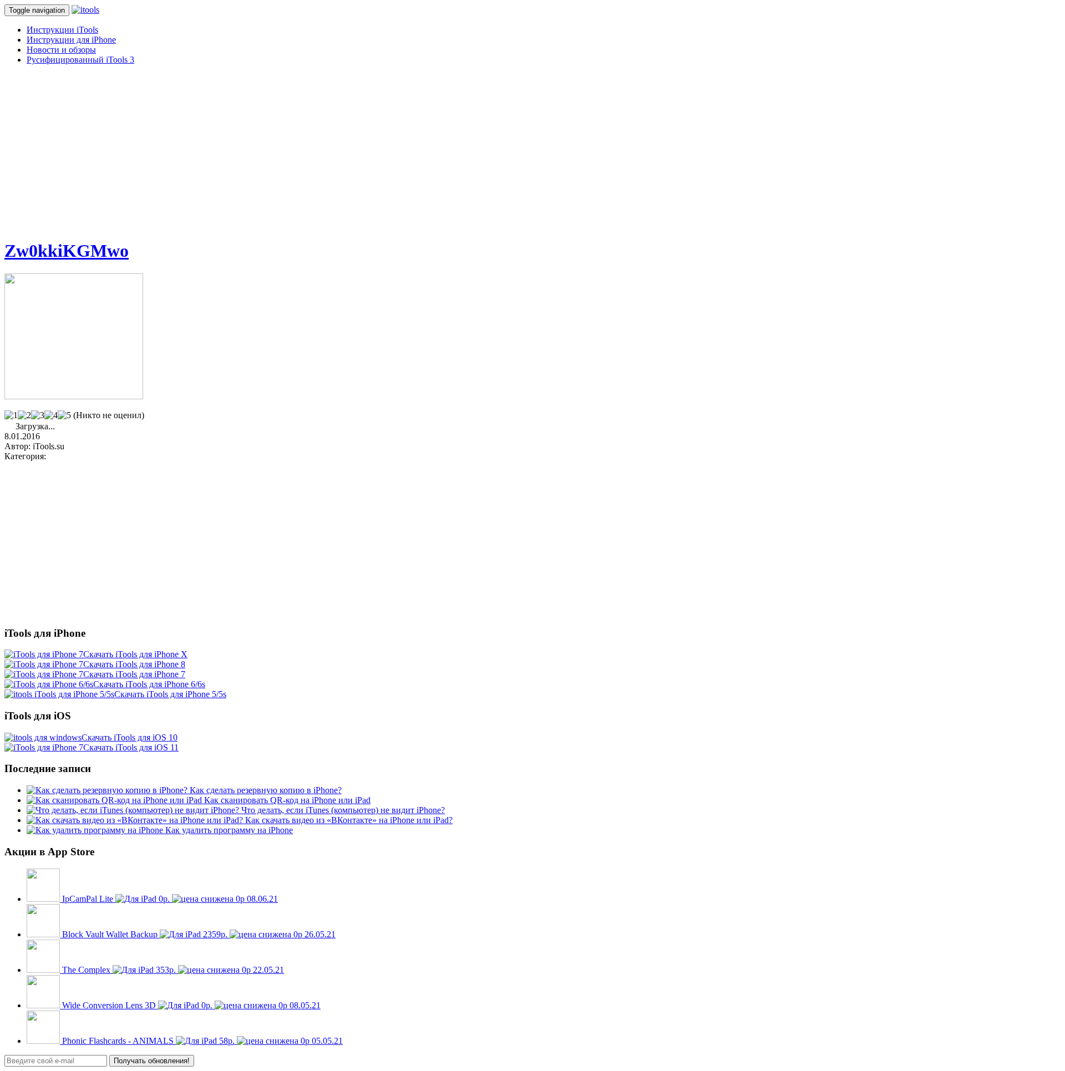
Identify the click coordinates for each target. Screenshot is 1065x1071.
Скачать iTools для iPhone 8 (134, 664)
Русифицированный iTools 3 (80, 59)
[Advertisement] (337, 151)
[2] (24, 415)
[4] (51, 415)
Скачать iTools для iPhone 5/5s (170, 694)
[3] (37, 415)
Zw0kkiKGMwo (66, 251)
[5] (64, 415)
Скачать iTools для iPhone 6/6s (149, 684)
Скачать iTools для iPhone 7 (134, 674)
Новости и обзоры (61, 49)
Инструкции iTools (62, 29)
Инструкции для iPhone (71, 39)
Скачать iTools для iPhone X (135, 654)
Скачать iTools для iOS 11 (131, 747)
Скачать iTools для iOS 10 (130, 737)
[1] (11, 415)
